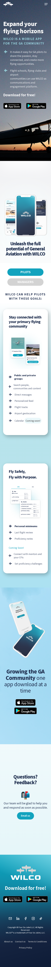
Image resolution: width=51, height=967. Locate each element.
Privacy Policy (25, 947)
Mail (10, 919)
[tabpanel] (25, 429)
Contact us (20, 941)
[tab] (25, 272)
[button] (46, 4)
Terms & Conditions (37, 941)
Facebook (25, 919)
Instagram (33, 919)
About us (8, 941)
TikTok (40, 919)
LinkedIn (18, 919)
